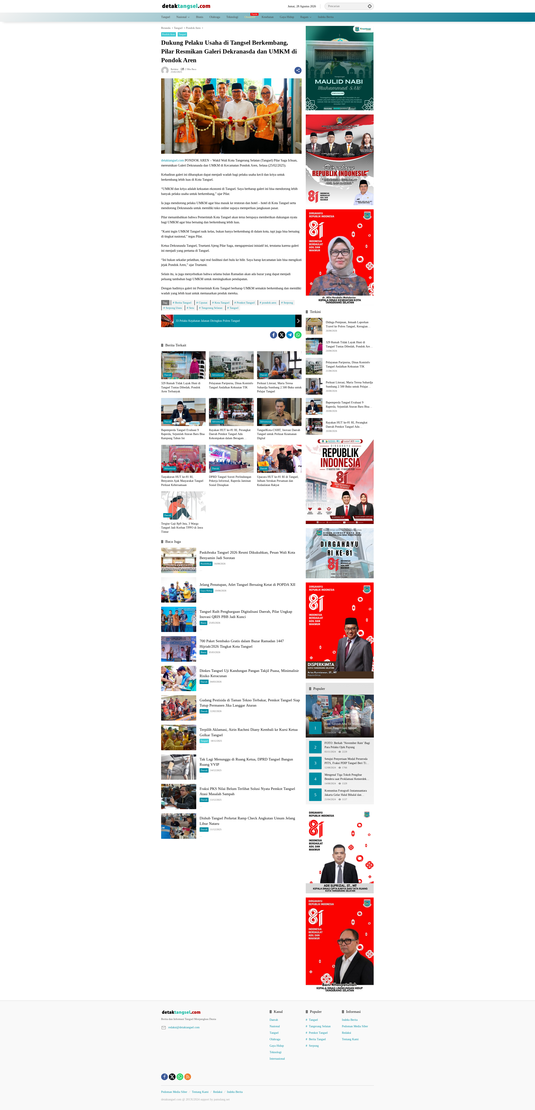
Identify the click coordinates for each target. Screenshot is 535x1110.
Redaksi (174, 69)
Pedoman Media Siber (355, 1026)
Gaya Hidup (206, 590)
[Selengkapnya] (213, 1012)
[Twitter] (281, 334)
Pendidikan (206, 563)
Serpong (288, 302)
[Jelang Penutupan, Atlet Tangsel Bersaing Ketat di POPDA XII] (178, 590)
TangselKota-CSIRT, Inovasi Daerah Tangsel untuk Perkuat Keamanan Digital (278, 434)
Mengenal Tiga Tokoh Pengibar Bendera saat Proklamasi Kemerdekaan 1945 (347, 777)
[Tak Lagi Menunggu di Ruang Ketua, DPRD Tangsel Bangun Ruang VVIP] (178, 767)
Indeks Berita (350, 1019)
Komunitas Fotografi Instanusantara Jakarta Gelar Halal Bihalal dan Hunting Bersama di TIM (346, 793)
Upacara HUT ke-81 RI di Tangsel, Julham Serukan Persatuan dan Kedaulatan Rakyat (278, 481)
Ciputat (203, 302)
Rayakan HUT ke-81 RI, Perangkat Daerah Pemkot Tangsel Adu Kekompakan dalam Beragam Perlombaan (230, 434)
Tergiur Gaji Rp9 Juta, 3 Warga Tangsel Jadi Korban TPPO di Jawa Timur (182, 527)
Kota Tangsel (222, 302)
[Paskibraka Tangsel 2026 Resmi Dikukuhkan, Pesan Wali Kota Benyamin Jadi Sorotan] (178, 560)
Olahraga (275, 1039)
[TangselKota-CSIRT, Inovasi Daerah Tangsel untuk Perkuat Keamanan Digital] (279, 412)
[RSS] (187, 1076)
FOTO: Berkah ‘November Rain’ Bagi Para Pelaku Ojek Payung (347, 745)
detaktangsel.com (172, 160)
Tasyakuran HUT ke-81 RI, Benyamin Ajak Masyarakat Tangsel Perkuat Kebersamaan (182, 481)
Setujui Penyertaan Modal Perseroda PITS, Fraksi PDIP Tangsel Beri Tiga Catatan (347, 761)
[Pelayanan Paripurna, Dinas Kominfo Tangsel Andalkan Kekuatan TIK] (231, 365)
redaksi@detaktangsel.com (184, 1027)
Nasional (275, 1026)
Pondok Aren (168, 34)
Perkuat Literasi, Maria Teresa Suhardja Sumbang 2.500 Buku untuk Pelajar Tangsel (279, 387)
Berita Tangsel (183, 302)
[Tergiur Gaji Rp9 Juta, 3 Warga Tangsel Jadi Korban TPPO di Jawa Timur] (183, 505)
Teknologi (276, 1052)
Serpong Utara (174, 307)
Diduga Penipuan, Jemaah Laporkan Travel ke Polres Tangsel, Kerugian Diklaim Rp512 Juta (347, 324)
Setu (191, 307)
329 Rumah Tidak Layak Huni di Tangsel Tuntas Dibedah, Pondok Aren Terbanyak (180, 387)
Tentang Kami (350, 1039)
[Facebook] (273, 334)
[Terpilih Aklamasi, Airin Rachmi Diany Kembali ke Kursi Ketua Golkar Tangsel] (178, 737)
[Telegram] (289, 334)
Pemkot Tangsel (246, 302)
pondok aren (269, 302)
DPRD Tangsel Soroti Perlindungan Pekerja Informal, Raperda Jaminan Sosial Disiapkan (230, 481)
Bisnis (203, 623)
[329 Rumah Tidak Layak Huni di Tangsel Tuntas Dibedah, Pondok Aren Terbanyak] (183, 365)
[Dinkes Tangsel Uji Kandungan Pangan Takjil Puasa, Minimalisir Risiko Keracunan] (178, 678)
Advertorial (217, 375)
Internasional (277, 1058)
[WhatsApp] (298, 334)
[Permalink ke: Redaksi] (166, 70)
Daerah (167, 375)
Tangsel (182, 34)
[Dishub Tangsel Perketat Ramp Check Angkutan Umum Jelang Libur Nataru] (178, 826)
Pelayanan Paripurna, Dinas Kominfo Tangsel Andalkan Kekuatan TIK (231, 385)
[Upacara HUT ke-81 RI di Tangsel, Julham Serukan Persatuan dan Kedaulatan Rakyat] (279, 459)
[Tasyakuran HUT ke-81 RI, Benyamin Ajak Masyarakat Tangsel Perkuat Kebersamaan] (183, 459)
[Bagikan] (298, 70)
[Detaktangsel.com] (186, 6)
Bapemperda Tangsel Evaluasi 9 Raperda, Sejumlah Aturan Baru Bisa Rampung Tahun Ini (183, 434)
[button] (370, 6)
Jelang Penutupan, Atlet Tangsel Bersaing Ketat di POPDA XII (247, 584)
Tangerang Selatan (211, 307)
